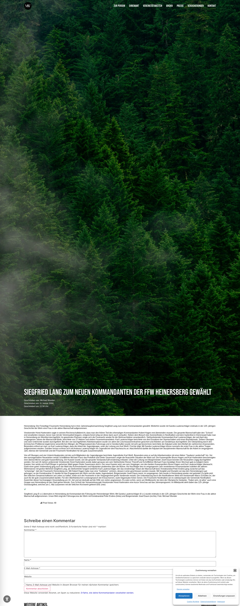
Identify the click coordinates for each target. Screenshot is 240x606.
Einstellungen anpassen (224, 596)
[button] (235, 570)
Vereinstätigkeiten (152, 6)
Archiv (169, 6)
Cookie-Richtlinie (193, 601)
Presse (180, 6)
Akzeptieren (184, 596)
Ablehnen (202, 596)
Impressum (221, 601)
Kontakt (212, 6)
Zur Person (119, 6)
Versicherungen (196, 6)
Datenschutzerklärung (208, 601)
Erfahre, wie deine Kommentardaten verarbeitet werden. (107, 592)
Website (28, 576)
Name (27, 560)
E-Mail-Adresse (32, 568)
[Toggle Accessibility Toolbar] (7, 599)
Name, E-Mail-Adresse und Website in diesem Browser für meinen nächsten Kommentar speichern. (72, 585)
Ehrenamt (134, 6)
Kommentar (30, 530)
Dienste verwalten (183, 589)
